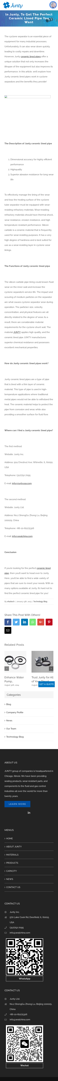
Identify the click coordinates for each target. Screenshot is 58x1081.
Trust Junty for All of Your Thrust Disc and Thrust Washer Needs (42, 679)
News (9, 720)
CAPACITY (11, 871)
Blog (8, 704)
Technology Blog (40, 602)
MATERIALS (12, 854)
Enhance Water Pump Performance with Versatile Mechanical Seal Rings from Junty (15, 679)
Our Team (11, 728)
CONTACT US (13, 887)
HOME (9, 838)
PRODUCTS (12, 863)
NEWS (9, 879)
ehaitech (10, 602)
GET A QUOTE (46, 684)
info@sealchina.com (20, 932)
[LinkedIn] (29, 812)
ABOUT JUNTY (14, 846)
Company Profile (14, 712)
